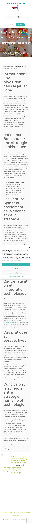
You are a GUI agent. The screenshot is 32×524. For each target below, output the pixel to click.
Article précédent (14, 455)
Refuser (16, 269)
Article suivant (18, 465)
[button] (29, 247)
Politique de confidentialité (16, 276)
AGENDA (20, 25)
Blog (9, 52)
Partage (15, 68)
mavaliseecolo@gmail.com (17, 16)
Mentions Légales (7, 512)
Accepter (16, 264)
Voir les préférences (16, 273)
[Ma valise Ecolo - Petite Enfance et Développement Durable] (16, 6)
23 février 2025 (9, 66)
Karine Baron (19, 66)
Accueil (4, 52)
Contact (16, 516)
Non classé (17, 52)
